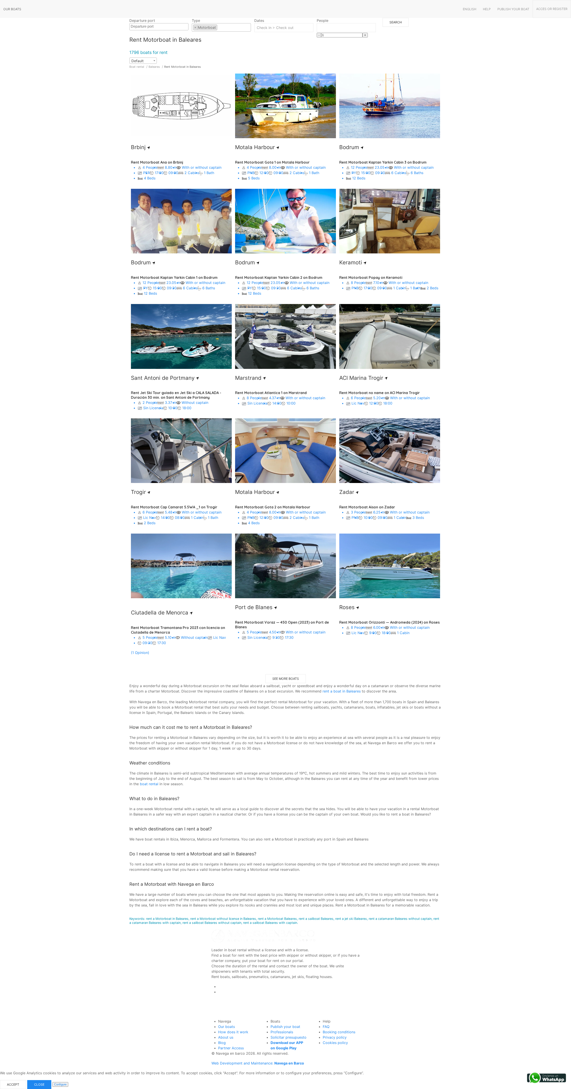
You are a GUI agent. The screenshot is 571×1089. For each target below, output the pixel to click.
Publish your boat (513, 9)
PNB (250, 173)
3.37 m (170, 402)
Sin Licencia (152, 408)
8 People (358, 282)
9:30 (276, 637)
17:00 (159, 173)
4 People (149, 167)
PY (353, 173)
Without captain (194, 402)
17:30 (161, 643)
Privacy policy (335, 1037)
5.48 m (170, 512)
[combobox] (158, 26)
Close (39, 1084)
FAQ (326, 1026)
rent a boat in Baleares (342, 691)
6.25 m (378, 512)
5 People (149, 637)
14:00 (276, 403)
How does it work (233, 1032)
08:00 (180, 517)
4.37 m (274, 398)
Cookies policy (335, 1042)
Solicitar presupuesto (288, 1037)
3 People (358, 512)
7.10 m (377, 282)
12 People (358, 167)
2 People (149, 402)
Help (487, 9)
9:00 (373, 633)
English (469, 9)
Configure (60, 1084)
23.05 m (381, 167)
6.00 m (378, 627)
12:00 (264, 173)
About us (225, 1037)
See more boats (285, 678)
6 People (358, 398)
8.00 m (274, 167)
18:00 (186, 408)
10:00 (172, 408)
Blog (222, 1042)
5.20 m (378, 398)
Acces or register (551, 9)
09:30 (380, 173)
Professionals (282, 1032)
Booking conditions (339, 1032)
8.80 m (170, 167)
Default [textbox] (137, 61)
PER (146, 173)
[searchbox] (159, 27)
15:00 (365, 173)
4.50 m (274, 632)
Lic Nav (357, 403)
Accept (13, 1084)
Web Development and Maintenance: (257, 1063)
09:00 (173, 173)
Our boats (12, 9)
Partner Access (231, 1048)
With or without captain (201, 167)
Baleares (155, 66)
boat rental (149, 784)
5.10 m (170, 637)
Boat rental (136, 66)
